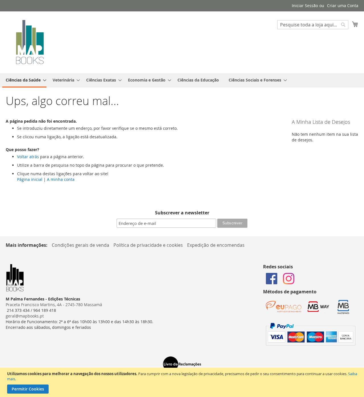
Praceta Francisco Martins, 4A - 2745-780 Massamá (54, 304)
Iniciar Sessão (305, 5)
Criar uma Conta (342, 5)
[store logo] (30, 42)
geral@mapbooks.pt (25, 316)
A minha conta (61, 179)
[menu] (182, 80)
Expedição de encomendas (216, 245)
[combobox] (312, 24)
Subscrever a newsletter (182, 213)
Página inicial (29, 179)
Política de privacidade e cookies (148, 245)
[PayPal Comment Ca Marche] (310, 344)
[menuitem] (24, 80)
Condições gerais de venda (80, 245)
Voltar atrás (28, 156)
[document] (182, 382)
